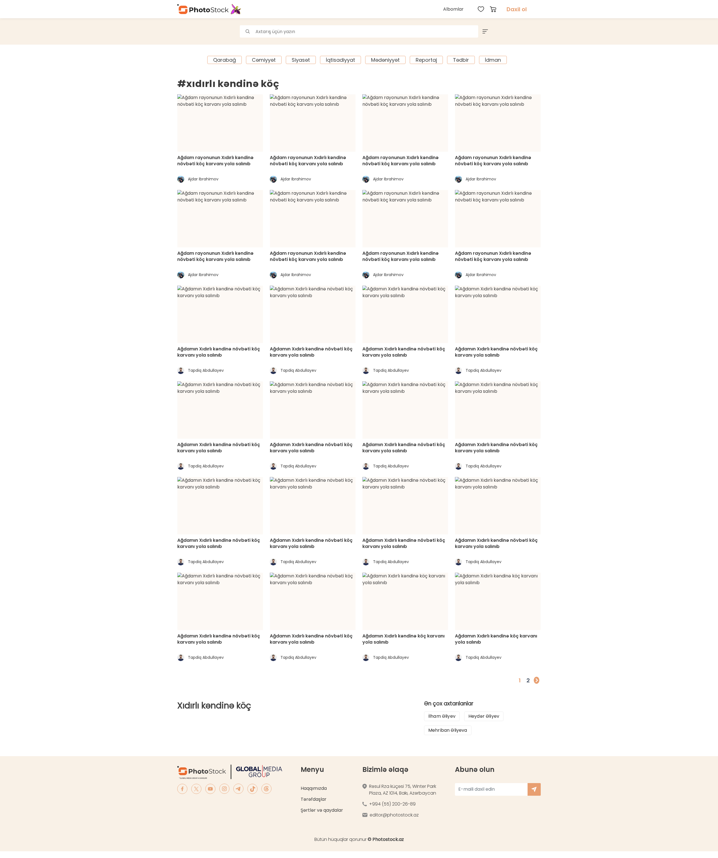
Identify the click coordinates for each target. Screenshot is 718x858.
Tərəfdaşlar (313, 799)
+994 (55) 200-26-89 (392, 804)
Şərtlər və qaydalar (322, 810)
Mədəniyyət (385, 59)
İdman (493, 59)
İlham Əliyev (441, 716)
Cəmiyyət (264, 59)
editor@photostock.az (394, 815)
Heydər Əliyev (483, 716)
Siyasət (301, 59)
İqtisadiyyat (340, 59)
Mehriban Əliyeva (447, 730)
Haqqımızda (314, 788)
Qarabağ (224, 59)
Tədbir (461, 59)
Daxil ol (517, 9)
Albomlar (453, 9)
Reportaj (426, 59)
